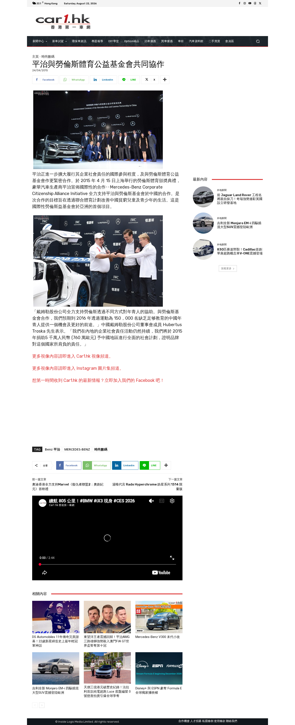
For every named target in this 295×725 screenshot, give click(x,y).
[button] (258, 41)
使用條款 (219, 721)
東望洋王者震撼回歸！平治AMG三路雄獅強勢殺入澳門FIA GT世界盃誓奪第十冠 (107, 641)
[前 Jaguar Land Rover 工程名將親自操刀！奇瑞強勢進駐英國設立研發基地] (203, 196)
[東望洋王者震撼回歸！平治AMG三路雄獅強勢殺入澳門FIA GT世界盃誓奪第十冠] (107, 617)
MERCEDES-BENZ (77, 449)
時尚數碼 (47, 56)
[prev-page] (35, 705)
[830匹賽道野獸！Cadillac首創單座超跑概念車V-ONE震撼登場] (203, 249)
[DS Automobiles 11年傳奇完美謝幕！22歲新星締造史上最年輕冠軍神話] (55, 617)
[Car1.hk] (63, 21)
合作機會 (184, 721)
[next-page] (41, 705)
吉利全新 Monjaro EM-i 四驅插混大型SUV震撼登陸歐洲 (239, 225)
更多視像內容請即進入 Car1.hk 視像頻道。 (72, 356)
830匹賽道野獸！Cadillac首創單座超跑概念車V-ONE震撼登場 (240, 251)
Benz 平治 (52, 449)
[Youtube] (249, 3)
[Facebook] (239, 3)
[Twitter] (260, 3)
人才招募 (195, 721)
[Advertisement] (228, 145)
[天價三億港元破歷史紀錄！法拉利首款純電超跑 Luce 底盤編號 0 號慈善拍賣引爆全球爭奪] (107, 668)
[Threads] (255, 3)
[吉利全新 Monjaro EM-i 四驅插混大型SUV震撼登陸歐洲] (55, 668)
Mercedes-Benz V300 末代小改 (157, 637)
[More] (164, 79)
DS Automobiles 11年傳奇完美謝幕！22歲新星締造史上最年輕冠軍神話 (55, 641)
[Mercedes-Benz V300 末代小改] (158, 617)
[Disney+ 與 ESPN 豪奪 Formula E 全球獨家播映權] (158, 668)
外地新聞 (222, 190)
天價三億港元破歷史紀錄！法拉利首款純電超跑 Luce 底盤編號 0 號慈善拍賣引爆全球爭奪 (107, 691)
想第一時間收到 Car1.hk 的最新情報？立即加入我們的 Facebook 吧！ (98, 380)
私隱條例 (207, 721)
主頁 (35, 56)
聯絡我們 (231, 721)
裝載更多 (226, 268)
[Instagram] (244, 3)
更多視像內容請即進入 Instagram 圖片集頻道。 (78, 368)
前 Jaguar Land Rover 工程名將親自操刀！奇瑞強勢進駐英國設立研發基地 (239, 199)
